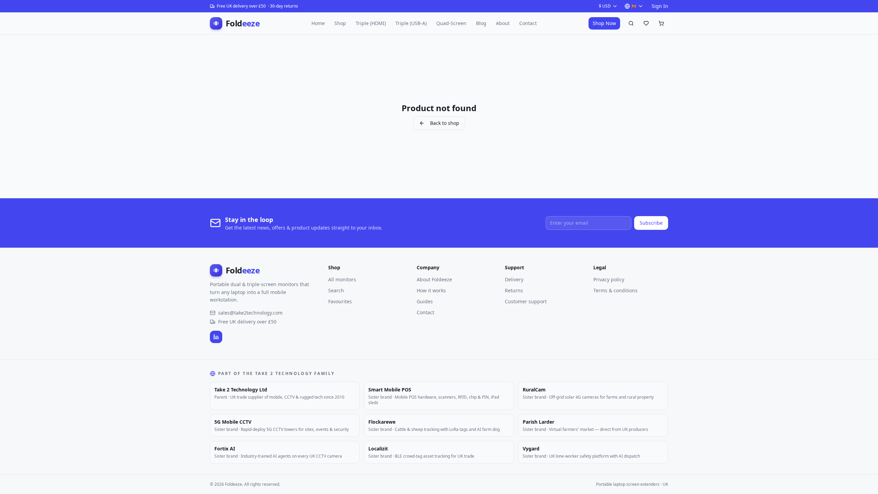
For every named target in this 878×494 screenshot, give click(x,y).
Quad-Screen (451, 23)
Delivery (514, 279)
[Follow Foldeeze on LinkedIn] (216, 337)
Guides (425, 301)
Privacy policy (608, 279)
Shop (340, 23)
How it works (431, 290)
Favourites (340, 301)
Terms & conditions (615, 290)
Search (336, 290)
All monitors (342, 279)
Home (318, 23)
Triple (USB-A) (411, 23)
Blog (481, 23)
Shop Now (604, 23)
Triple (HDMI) (371, 23)
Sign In (660, 6)
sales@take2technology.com (250, 312)
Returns (514, 290)
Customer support (526, 301)
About (503, 23)
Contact (528, 23)
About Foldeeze (434, 279)
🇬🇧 (634, 6)
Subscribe (651, 223)
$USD (605, 6)
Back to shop (444, 123)
